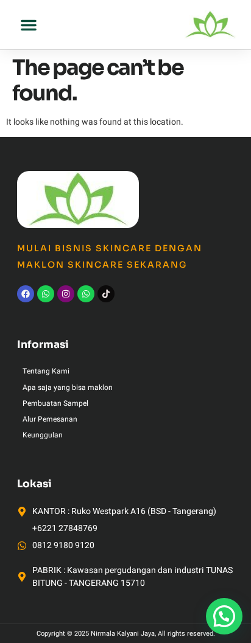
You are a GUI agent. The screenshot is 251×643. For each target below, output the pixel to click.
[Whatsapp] (45, 293)
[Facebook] (25, 293)
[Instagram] (65, 293)
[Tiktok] (106, 293)
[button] (28, 25)
